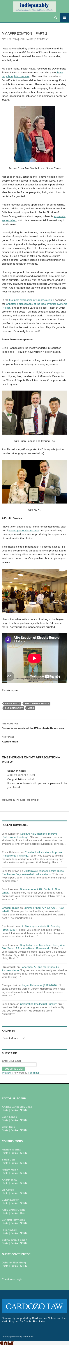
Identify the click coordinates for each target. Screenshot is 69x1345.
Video (31, 708)
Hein (22, 1213)
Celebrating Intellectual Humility (38, 1003)
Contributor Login (12, 1279)
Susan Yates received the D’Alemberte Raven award (34, 726)
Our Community (14, 708)
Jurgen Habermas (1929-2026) (39, 985)
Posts (5, 1110)
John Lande (26, 39)
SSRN (23, 1110)
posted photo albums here (23, 530)
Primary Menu (64, 17)
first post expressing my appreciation (30, 299)
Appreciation (12, 704)
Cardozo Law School (44, 1318)
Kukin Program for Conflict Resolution (23, 1321)
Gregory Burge (10, 907)
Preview (6, 1072)
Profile (14, 1110)
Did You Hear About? (37, 704)
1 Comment (41, 39)
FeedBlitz (33, 1072)
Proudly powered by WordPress (17, 1336)
